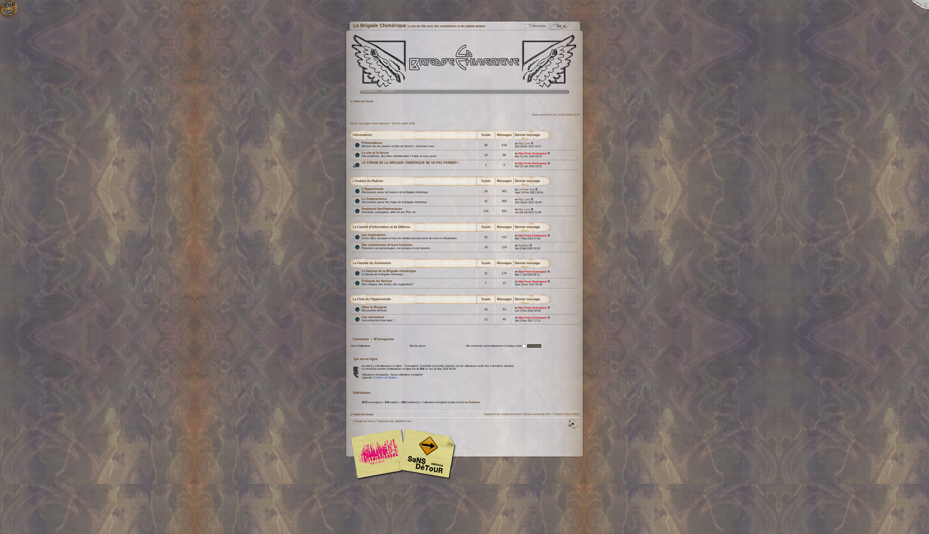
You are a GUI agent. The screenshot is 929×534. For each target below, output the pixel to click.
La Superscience (374, 199)
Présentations (372, 143)
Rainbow (523, 245)
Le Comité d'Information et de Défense (381, 227)
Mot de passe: (418, 345)
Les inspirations (374, 235)
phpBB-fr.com (403, 421)
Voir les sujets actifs (403, 123)
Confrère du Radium (385, 377)
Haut (573, 424)
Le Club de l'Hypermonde (372, 299)
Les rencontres (373, 317)
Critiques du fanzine (377, 281)
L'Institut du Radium (368, 181)
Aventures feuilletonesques (382, 209)
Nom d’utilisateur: (361, 345)
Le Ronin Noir (526, 189)
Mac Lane (524, 143)
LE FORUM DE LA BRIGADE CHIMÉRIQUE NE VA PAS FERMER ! (410, 163)
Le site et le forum (375, 153)
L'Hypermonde (372, 189)
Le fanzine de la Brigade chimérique (389, 271)
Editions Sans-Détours (426, 454)
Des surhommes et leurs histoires (387, 245)
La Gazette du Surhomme (372, 263)
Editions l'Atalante (404, 453)
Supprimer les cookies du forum (502, 414)
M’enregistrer (369, 90)
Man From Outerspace (532, 153)
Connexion (388, 90)
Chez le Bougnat (374, 307)
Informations (362, 135)
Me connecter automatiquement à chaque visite (494, 345)
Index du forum (464, 67)
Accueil (11, 11)
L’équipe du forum (364, 421)
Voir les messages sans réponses (370, 123)
